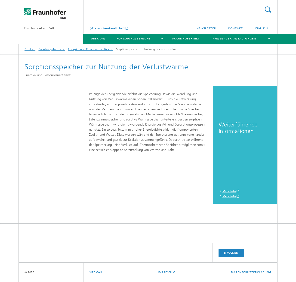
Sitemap (95, 272)
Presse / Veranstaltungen (234, 38)
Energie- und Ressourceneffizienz (90, 49)
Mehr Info (229, 191)
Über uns (98, 38)
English (261, 28)
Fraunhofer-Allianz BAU (39, 28)
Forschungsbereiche (134, 38)
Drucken (231, 252)
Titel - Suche (267, 9)
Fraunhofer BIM (185, 38)
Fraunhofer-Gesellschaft (108, 28)
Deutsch (30, 49)
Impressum (166, 272)
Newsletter (206, 28)
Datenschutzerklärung (251, 272)
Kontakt (235, 28)
